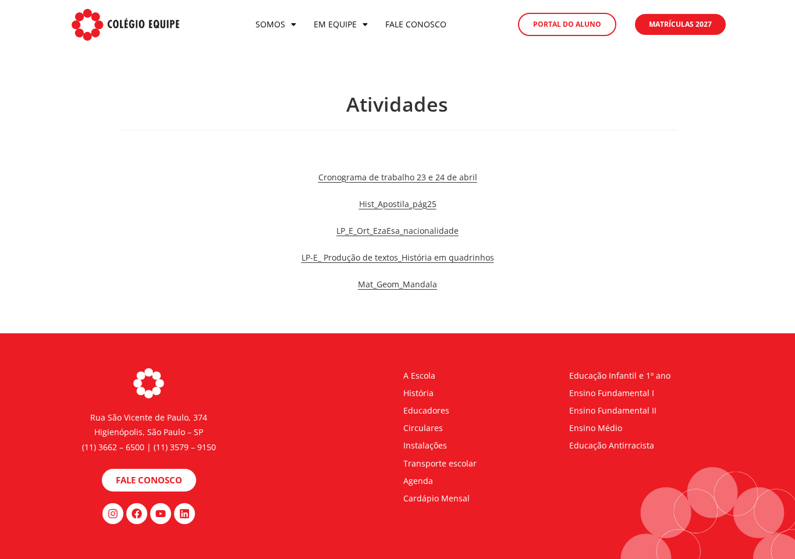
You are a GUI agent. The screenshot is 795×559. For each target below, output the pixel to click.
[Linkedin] (184, 513)
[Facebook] (136, 513)
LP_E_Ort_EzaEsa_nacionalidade (397, 230)
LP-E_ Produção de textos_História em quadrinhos (397, 257)
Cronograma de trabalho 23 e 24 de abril (397, 177)
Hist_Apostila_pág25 (397, 203)
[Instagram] (112, 513)
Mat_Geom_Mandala (397, 284)
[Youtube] (160, 513)
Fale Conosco (415, 24)
